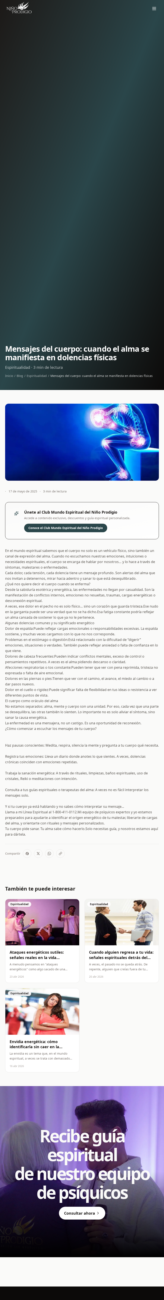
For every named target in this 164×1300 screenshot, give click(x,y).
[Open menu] (154, 8)
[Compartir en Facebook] (27, 853)
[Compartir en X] (38, 853)
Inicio (9, 376)
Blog (20, 376)
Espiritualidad (37, 376)
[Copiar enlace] (60, 853)
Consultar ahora (79, 1213)
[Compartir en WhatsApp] (49, 853)
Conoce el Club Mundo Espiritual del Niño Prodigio (65, 528)
